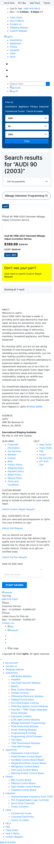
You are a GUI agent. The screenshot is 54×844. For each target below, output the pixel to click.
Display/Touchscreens (22, 699)
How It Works (17, 20)
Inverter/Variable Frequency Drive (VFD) (32, 796)
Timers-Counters (20, 806)
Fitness (13, 46)
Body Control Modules (23, 689)
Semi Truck (35, 3)
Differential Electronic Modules (27, 696)
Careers (12, 458)
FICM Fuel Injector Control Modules (29, 706)
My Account (45, 458)
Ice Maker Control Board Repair (27, 759)
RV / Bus (22, 3)
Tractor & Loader (34, 111)
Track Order (16, 17)
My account (12, 662)
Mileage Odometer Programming (28, 723)
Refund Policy (15, 478)
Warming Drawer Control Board (27, 773)
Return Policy (14, 474)
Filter (27, 141)
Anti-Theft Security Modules (25, 682)
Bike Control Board (21, 779)
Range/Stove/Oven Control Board (28, 763)
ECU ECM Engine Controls (25, 702)
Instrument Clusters (21, 716)
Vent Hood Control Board (24, 769)
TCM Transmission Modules (25, 743)
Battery (15, 686)
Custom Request (18, 30)
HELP (13, 56)
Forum (42, 454)
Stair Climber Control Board (25, 786)
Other (13, 53)
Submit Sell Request (12, 528)
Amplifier (15, 679)
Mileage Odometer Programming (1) (26, 195)
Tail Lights (16, 739)
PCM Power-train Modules (24, 726)
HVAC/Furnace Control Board (26, 756)
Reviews (12, 454)
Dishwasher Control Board (25, 753)
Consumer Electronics (22, 816)
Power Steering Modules (24, 729)
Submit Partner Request (14, 557)
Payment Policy (16, 471)
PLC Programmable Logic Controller (30, 800)
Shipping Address (19, 27)
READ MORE (35, 406)
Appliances (15, 43)
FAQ (41, 451)
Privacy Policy (15, 464)
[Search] (48, 84)
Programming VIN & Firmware (26, 736)
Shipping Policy (16, 468)
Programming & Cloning (23, 733)
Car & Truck (9, 3)
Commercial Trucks (15, 111)
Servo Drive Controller (23, 803)
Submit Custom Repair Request (18, 509)
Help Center (45, 444)
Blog (10, 461)
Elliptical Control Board (23, 783)
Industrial (14, 50)
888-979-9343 (32, 8)
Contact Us (8, 623)
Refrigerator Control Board (25, 766)
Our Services (14, 451)
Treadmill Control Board (23, 790)
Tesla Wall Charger (21, 746)
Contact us (15, 24)
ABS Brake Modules (21, 676)
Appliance (24, 106)
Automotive (16, 40)
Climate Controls (20, 692)
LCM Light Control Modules (25, 719)
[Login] (15, 87)
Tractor (47, 3)
